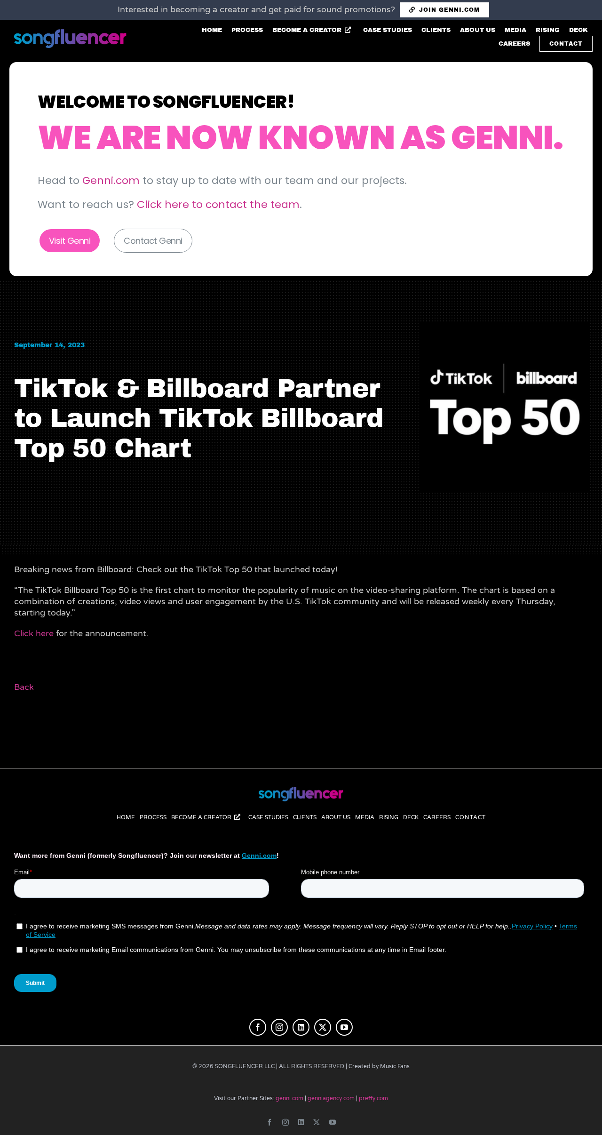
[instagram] (279, 1027)
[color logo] (301, 791)
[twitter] (322, 1027)
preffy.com (373, 1098)
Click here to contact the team (218, 204)
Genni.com (111, 180)
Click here (34, 633)
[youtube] (344, 1027)
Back (24, 687)
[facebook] (257, 1027)
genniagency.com (331, 1098)
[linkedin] (301, 1027)
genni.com (289, 1098)
